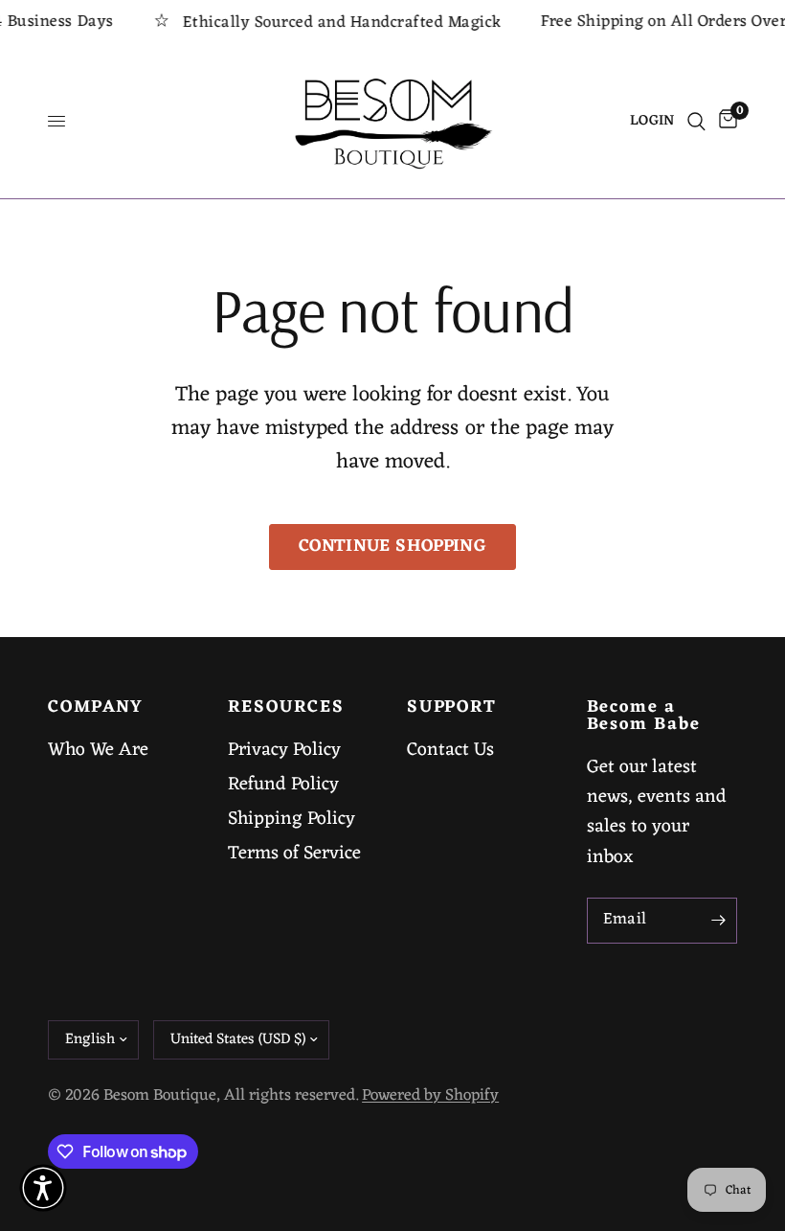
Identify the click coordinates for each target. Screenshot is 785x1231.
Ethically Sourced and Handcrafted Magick (331, 22)
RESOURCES (286, 708)
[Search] (696, 121)
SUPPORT (452, 708)
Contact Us (450, 750)
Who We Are (98, 750)
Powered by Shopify (430, 1096)
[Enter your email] (718, 921)
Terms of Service (294, 853)
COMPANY (96, 708)
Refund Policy (283, 784)
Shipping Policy (291, 819)
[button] (43, 1188)
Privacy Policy (284, 750)
